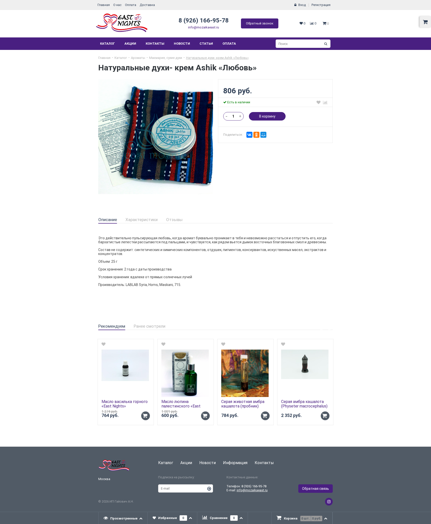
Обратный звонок (259, 23)
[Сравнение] (325, 102)
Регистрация (321, 5)
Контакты (155, 43)
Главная (104, 5)
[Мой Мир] (263, 135)
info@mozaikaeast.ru (203, 27)
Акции (130, 43)
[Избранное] (319, 102)
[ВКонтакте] (249, 135)
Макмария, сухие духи (165, 58)
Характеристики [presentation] (141, 219)
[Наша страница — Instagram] (329, 502)
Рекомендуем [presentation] (111, 326)
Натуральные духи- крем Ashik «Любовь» (217, 58)
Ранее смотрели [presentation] (149, 326)
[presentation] (123, 518)
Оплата (130, 5)
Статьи (206, 43)
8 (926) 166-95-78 (204, 20)
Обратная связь (315, 489)
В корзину (267, 116)
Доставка (147, 5)
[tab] (107, 220)
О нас (117, 5)
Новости (182, 43)
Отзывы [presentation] (174, 219)
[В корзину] (145, 415)
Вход (302, 5)
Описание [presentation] (107, 219)
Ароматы (138, 58)
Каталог (107, 43)
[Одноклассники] (256, 135)
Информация (235, 462)
